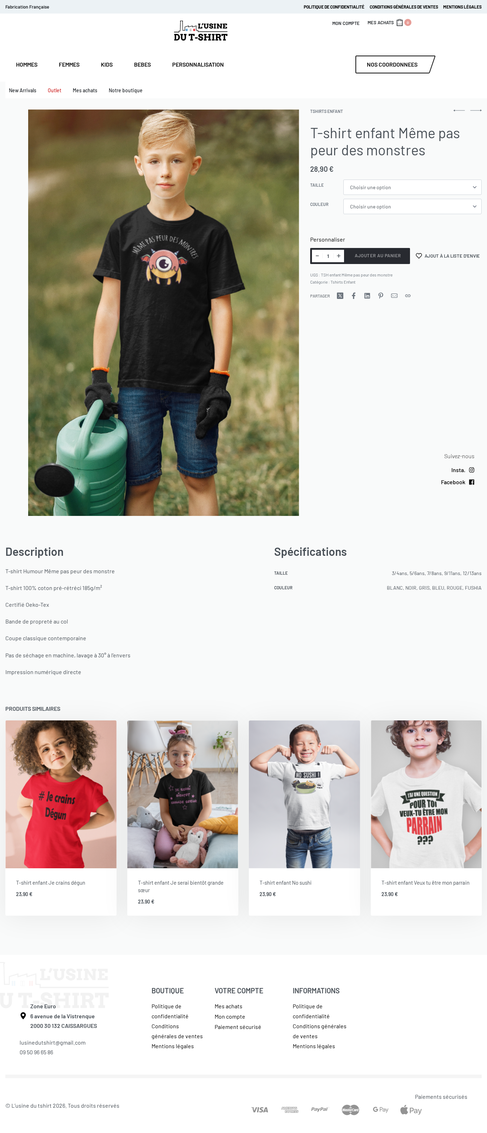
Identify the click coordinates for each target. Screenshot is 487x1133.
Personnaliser (327, 239)
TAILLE (317, 184)
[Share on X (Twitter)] (340, 296)
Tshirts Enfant (326, 111)
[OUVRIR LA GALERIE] (164, 312)
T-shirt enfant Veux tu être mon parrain (425, 882)
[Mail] (394, 296)
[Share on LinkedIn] (367, 296)
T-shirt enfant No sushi (286, 882)
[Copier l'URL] (408, 296)
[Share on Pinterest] (381, 296)
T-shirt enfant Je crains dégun (50, 882)
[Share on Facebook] (353, 296)
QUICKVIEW (87, 859)
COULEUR (319, 204)
